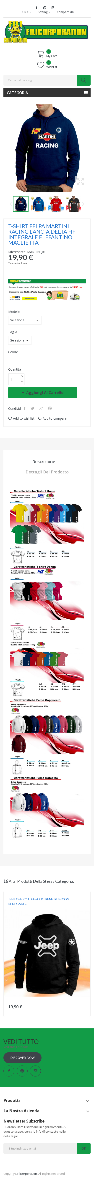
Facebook (36, 8)
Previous (11, 204)
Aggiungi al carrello (44, 392)
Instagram (53, 8)
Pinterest (45, 8)
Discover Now (22, 1057)
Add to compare (55, 418)
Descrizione (43, 461)
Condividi (25, 408)
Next (83, 204)
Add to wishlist (23, 418)
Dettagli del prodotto (47, 472)
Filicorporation (27, 1174)
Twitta (33, 408)
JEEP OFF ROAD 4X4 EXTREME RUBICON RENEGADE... (38, 901)
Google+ (42, 408)
